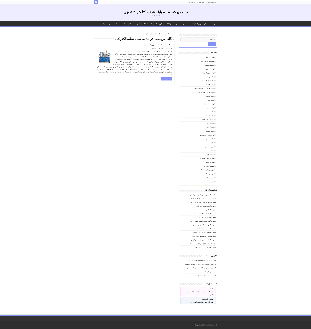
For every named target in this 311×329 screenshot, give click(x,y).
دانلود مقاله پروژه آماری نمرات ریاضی (205, 247)
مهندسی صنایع (210, 154)
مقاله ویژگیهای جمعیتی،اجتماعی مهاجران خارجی (202, 221)
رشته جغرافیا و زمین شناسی (206, 92)
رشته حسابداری (209, 96)
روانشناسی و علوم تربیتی (163, 24)
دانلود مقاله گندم (211, 210)
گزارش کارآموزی (209, 146)
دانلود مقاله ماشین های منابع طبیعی (206, 206)
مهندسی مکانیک (209, 177)
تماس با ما (191, 2)
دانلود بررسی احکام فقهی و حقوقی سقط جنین (203, 198)
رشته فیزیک (210, 123)
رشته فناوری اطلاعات (208, 119)
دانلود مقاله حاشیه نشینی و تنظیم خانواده (204, 232)
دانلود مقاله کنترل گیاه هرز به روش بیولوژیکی (203, 213)
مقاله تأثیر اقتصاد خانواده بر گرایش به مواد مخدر (202, 243)
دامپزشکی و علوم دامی (207, 61)
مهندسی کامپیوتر (210, 24)
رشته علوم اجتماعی (208, 115)
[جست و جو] (96, 2)
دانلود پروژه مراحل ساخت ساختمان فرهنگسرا (203, 202)
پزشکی (103, 24)
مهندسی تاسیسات (209, 150)
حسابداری (185, 24)
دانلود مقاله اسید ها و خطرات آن (207, 217)
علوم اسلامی (210, 139)
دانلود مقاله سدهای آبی (203, 271)
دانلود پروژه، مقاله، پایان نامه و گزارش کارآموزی (156, 12)
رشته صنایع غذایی (209, 111)
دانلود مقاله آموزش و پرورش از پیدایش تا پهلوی (202, 194)
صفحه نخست (211, 2)
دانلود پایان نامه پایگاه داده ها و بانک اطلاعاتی (199, 260)
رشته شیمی (210, 108)
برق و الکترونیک (196, 24)
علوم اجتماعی (147, 24)
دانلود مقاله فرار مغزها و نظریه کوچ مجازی (204, 236)
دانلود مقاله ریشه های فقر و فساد (206, 228)
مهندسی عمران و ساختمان (206, 158)
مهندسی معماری (113, 24)
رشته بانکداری (210, 69)
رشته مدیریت (210, 131)
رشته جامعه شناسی (208, 84)
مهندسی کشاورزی (209, 166)
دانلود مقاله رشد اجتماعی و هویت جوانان (204, 225)
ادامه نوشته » (166, 79)
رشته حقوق (210, 100)
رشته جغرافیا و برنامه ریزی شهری (204, 88)
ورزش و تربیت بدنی (208, 181)
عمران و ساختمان (128, 24)
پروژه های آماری (209, 57)
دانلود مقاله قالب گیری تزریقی (158, 45)
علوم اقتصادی (210, 142)
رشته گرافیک (210, 127)
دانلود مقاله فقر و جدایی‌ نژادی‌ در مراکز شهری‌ (203, 240)
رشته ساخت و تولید (165, 48)
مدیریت (176, 24)
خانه (173, 33)
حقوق (138, 24)
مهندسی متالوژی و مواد (207, 170)
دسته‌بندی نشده (209, 65)
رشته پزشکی (210, 76)
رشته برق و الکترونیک (208, 73)
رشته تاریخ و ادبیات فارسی (206, 80)
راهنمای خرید (201, 2)
